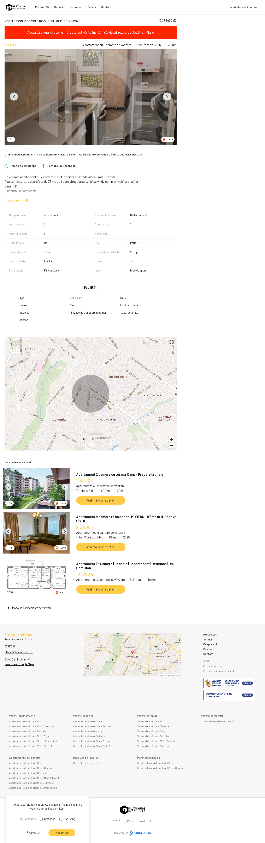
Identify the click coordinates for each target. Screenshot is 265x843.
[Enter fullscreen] (172, 342)
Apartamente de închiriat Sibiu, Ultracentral (33, 787)
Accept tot (62, 832)
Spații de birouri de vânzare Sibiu (219, 721)
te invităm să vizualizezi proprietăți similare (121, 32)
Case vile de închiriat (86, 757)
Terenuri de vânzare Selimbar (153, 736)
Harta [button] (169, 139)
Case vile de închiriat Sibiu (87, 762)
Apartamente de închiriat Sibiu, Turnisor (31, 782)
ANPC (206, 661)
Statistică (49, 818)
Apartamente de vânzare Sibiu (56, 154)
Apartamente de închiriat (24, 757)
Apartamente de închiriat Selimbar (28, 772)
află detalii (54, 804)
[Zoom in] (172, 439)
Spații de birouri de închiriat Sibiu (155, 762)
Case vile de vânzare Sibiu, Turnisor (93, 726)
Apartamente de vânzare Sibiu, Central (30, 746)
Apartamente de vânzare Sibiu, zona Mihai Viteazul (110, 154)
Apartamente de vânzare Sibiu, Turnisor (31, 726)
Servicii (58, 7)
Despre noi (75, 7)
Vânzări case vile (83, 715)
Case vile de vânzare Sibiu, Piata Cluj (93, 746)
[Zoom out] (172, 445)
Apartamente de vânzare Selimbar (28, 731)
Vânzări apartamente (22, 715)
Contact (106, 7)
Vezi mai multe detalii (100, 500)
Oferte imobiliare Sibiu (19, 154)
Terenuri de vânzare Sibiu (151, 721)
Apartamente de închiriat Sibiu (26, 762)
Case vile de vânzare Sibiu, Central (92, 741)
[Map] (91, 394)
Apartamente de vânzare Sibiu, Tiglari (30, 736)
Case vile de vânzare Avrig (87, 731)
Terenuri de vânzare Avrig (151, 731)
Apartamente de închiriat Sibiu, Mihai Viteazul (34, 777)
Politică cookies (212, 666)
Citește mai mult (16, 200)
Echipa (92, 7)
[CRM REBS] (140, 833)
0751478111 (10, 646)
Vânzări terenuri (147, 715)
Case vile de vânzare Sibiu (87, 721)
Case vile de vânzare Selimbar (89, 736)
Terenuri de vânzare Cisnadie (153, 726)
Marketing (69, 818)
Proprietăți (42, 7)
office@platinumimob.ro (242, 7)
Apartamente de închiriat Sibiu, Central (30, 767)
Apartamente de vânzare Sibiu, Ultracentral (33, 741)
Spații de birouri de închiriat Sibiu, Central (160, 767)
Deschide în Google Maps (19, 664)
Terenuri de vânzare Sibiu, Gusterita (157, 741)
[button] (14, 96)
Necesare (30, 818)
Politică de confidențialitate (219, 671)
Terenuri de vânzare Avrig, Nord (154, 746)
